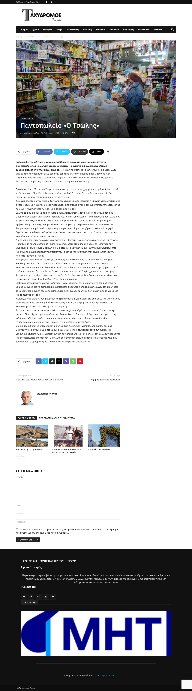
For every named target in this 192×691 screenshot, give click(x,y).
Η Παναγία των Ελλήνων (99, 449)
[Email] (59, 361)
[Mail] (51, 2)
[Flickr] (38, 597)
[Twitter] (45, 361)
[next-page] (22, 458)
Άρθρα (59, 29)
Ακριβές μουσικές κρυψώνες (105, 379)
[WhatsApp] (73, 361)
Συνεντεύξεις (73, 29)
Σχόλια (35, 29)
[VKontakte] (53, 597)
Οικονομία (114, 29)
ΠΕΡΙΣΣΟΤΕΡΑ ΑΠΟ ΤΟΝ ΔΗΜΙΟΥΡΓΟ (57, 418)
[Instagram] (46, 597)
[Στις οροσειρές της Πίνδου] (32, 435)
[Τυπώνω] (52, 361)
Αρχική (24, 29)
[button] (172, 29)
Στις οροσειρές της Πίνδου (29, 449)
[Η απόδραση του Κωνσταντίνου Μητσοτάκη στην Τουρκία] (68, 435)
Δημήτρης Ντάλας (31, 133)
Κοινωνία (100, 29)
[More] (108, 152)
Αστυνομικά (143, 29)
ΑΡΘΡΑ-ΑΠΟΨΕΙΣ (32, 36)
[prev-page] (18, 458)
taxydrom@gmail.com (104, 675)
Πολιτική (87, 29)
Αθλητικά (157, 29)
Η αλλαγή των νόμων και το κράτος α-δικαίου (39, 379)
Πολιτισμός (128, 29)
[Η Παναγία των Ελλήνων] (104, 435)
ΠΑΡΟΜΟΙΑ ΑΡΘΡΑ (27, 418)
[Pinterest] (80, 361)
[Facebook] (46, 2)
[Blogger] (24, 597)
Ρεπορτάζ (47, 29)
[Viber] (66, 361)
